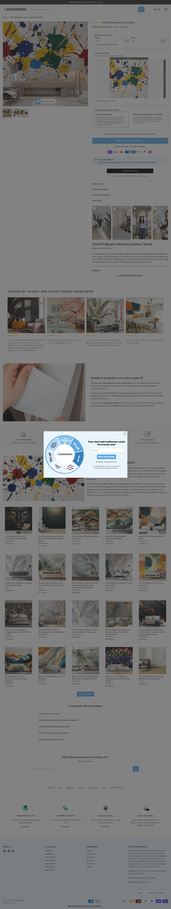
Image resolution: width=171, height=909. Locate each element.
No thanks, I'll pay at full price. (106, 462)
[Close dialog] (125, 433)
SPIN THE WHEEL (106, 456)
